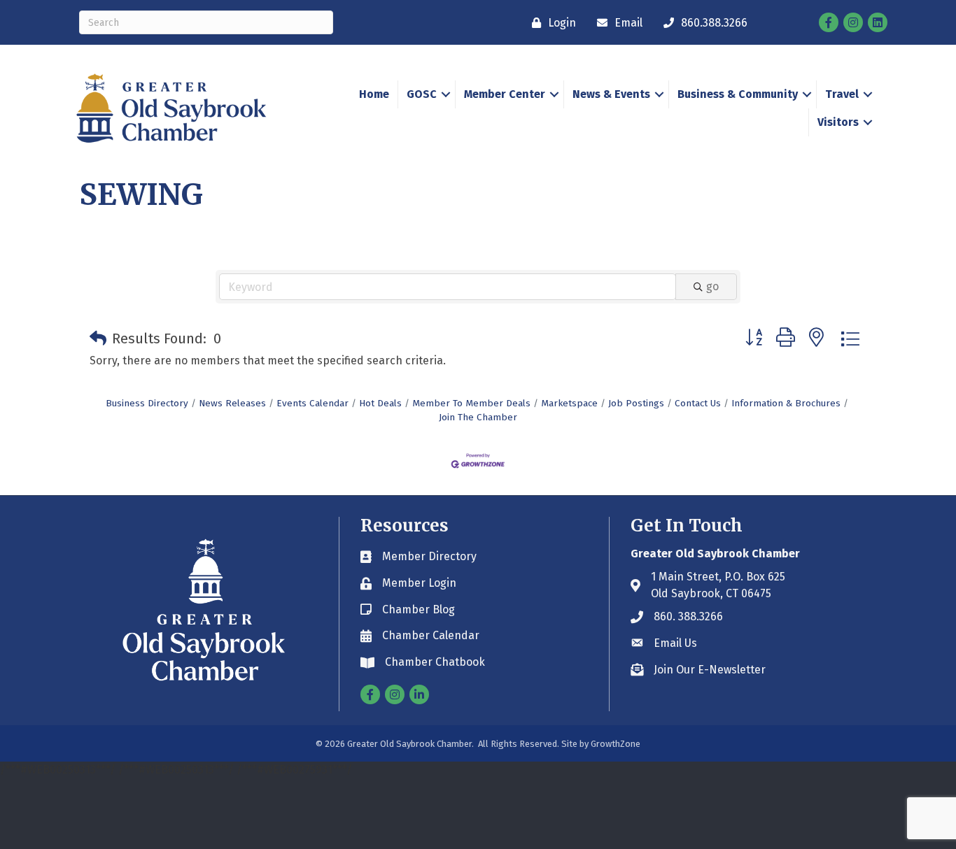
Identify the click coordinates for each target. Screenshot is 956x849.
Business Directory (147, 403)
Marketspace (569, 403)
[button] (98, 338)
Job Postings (636, 403)
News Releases (232, 403)
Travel (842, 94)
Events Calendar (312, 403)
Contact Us (698, 403)
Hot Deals (380, 403)
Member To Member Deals (471, 403)
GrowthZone (615, 744)
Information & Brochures (786, 403)
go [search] (712, 286)
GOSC (422, 94)
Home (374, 94)
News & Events (611, 94)
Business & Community (737, 94)
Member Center (504, 94)
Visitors (838, 122)
